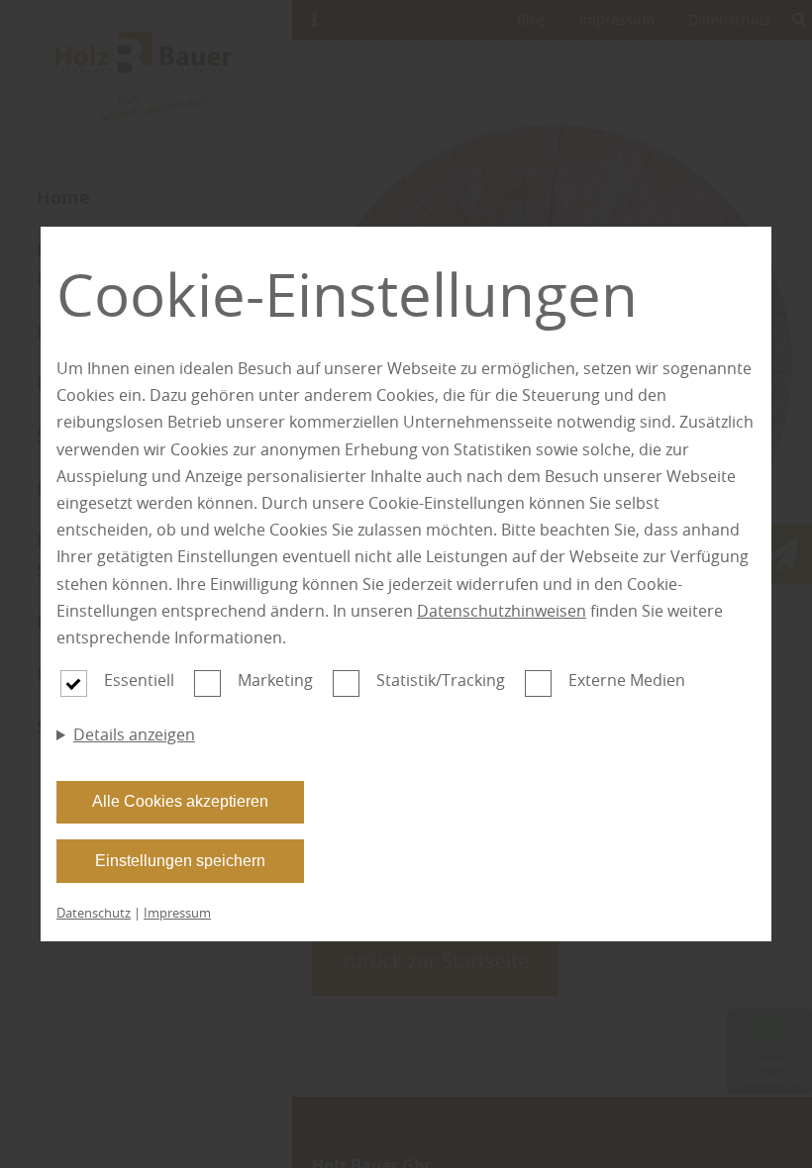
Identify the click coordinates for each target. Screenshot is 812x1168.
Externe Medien (626, 680)
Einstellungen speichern (180, 860)
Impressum (177, 913)
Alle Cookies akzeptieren (180, 801)
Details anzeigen (134, 734)
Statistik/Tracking (440, 680)
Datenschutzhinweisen (501, 611)
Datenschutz (93, 913)
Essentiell (139, 680)
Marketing (275, 680)
